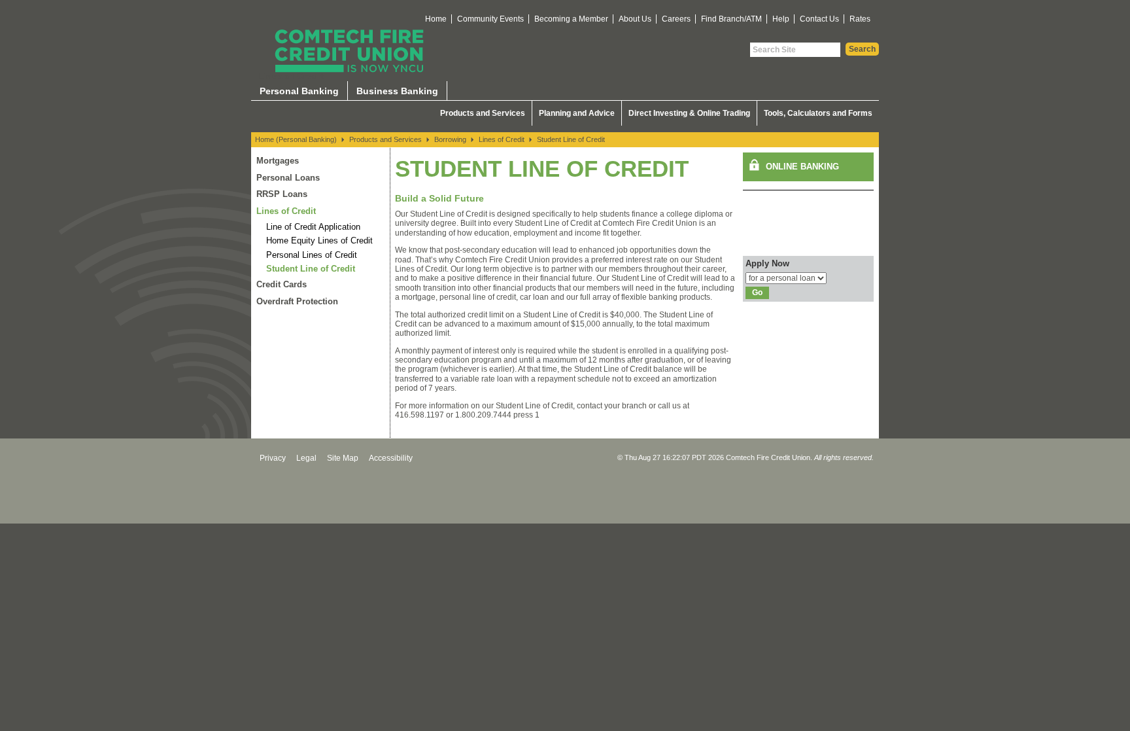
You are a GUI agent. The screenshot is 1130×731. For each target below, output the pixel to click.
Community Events (490, 19)
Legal (306, 458)
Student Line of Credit (571, 139)
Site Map (342, 458)
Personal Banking (299, 91)
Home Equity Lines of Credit (319, 240)
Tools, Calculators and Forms (818, 113)
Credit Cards (281, 284)
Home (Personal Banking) (296, 139)
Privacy (273, 458)
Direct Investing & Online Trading (689, 113)
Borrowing (450, 139)
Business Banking (397, 91)
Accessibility (391, 458)
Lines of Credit (501, 139)
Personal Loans (288, 178)
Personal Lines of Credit (311, 255)
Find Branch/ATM (731, 19)
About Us (635, 19)
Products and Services (482, 113)
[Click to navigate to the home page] (349, 50)
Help (780, 19)
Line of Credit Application (313, 227)
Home (436, 19)
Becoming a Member (571, 19)
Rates (859, 19)
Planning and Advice (577, 113)
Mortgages (277, 161)
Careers (676, 19)
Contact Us (819, 19)
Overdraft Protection (297, 301)
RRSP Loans (281, 194)
